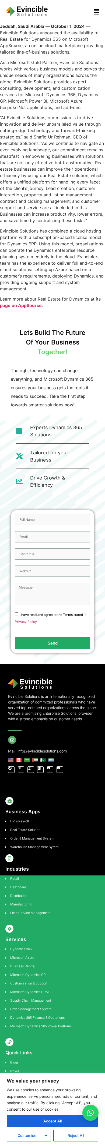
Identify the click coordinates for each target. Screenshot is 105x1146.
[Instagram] (30, 769)
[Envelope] (60, 769)
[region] (52, 1109)
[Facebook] (11, 769)
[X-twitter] (21, 769)
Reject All (76, 1135)
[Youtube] (50, 769)
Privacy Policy (26, 622)
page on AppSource (21, 305)
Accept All (52, 1121)
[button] (90, 1113)
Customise (27, 1135)
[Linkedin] (40, 769)
